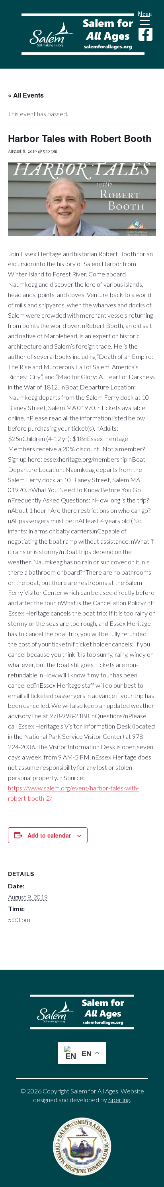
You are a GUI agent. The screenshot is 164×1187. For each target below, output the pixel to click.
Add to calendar (49, 835)
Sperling (119, 1099)
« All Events (26, 95)
